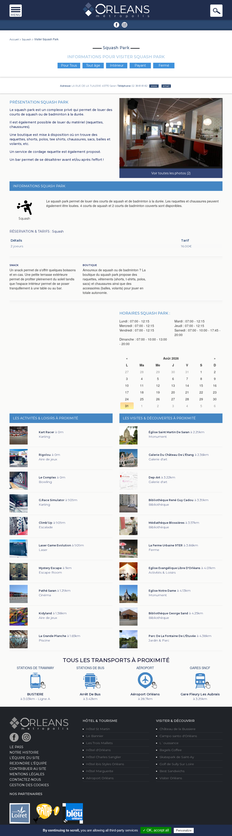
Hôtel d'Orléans (98, 750)
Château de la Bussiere (178, 729)
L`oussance (169, 743)
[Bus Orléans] (90, 680)
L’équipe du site (25, 758)
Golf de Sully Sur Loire (177, 764)
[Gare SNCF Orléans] (200, 680)
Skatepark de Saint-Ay (177, 757)
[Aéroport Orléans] (145, 680)
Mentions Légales (27, 774)
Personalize (183, 830)
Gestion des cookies (29, 785)
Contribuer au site (28, 769)
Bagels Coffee (171, 750)
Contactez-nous (25, 780)
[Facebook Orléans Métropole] (116, 24)
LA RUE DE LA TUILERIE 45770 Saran (94, 85)
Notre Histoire (24, 752)
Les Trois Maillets (99, 743)
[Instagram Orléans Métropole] (124, 24)
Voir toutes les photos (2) (171, 173)
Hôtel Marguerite (99, 771)
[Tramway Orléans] (35, 680)
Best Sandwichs (172, 771)
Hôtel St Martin (98, 729)
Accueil (14, 39)
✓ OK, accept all (156, 830)
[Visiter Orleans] (116, 10)
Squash (26, 39)
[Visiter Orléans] (39, 723)
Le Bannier (94, 736)
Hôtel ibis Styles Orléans (105, 764)
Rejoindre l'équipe (28, 763)
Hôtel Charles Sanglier (103, 757)
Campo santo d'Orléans (178, 736)
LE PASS (16, 747)
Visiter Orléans (171, 778)
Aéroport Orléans (100, 778)
